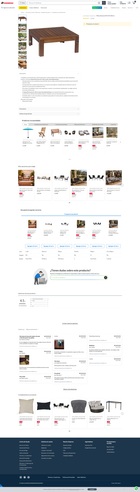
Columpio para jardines (61, 124)
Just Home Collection (89, 15)
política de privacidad (74, 489)
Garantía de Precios (24, 448)
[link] (28, 142)
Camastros (113, 124)
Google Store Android (90, 448)
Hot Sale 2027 (110, 449)
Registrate (43, 448)
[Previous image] (30, 41)
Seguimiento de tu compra (47, 455)
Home (22, 12)
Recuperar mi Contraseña (47, 453)
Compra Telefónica (34, 7)
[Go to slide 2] (70, 202)
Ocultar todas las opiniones (70, 323)
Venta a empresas (23, 453)
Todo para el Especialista (69, 453)
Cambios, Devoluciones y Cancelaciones (25, 468)
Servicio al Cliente (24, 445)
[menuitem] (105, 7)
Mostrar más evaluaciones (70, 389)
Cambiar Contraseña (46, 450)
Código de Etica (67, 448)
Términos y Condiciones (25, 455)
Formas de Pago (23, 450)
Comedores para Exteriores (58, 12)
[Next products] (122, 185)
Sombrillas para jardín (97, 124)
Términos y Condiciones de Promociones (26, 464)
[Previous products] (18, 185)
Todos (25, 124)
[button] (66, 3)
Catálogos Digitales (68, 455)
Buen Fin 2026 (110, 447)
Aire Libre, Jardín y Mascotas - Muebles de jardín (38, 12)
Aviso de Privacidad (24, 458)
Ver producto (26, 198)
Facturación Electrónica (25, 460)
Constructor (23, 7)
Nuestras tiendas (67, 445)
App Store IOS (88, 445)
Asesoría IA (96, 7)
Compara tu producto (71, 214)
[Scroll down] (22, 68)
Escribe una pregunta (59, 277)
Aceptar (92, 489)
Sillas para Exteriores (79, 124)
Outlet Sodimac (111, 452)
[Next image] (77, 41)
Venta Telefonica (81, 477)
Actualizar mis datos (46, 458)
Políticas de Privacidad (69, 477)
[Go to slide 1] (69, 202)
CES (64, 450)
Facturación (44, 7)
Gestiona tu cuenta (46, 445)
